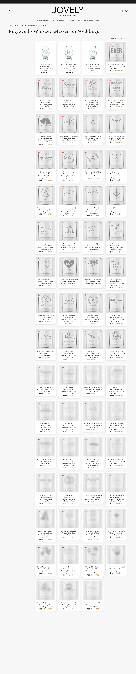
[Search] (10, 11)
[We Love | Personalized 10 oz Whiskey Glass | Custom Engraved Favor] (116, 339)
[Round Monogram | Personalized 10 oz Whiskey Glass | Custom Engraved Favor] (69, 159)
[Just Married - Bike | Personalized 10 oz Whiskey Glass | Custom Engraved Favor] (69, 447)
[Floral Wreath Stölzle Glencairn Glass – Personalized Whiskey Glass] (45, 52)
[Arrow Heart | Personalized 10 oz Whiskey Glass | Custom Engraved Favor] (116, 518)
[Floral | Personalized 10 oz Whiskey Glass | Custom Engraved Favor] (93, 123)
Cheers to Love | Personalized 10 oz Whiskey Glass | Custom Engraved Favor (45, 103)
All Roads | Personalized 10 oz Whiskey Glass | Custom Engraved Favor (116, 461)
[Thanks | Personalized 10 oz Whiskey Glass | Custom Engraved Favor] (45, 447)
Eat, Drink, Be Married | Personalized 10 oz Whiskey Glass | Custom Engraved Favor (93, 103)
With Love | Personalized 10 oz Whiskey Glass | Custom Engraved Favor (69, 246)
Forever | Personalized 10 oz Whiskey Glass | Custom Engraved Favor (45, 389)
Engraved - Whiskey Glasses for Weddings (33, 25)
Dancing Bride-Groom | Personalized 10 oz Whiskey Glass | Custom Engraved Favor (45, 534)
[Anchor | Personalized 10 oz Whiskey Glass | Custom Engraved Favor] (116, 195)
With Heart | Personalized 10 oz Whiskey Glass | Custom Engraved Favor (116, 569)
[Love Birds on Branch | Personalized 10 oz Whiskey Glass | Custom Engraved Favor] (116, 482)
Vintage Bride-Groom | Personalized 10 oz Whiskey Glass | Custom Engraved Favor (93, 570)
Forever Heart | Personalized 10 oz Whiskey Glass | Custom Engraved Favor (69, 103)
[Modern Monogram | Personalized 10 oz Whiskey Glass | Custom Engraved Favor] (69, 303)
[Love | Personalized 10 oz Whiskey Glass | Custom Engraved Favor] (45, 339)
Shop (16, 25)
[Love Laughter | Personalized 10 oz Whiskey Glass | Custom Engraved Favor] (69, 339)
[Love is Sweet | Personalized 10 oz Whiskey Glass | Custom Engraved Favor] (93, 231)
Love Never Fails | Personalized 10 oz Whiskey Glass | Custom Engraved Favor (93, 354)
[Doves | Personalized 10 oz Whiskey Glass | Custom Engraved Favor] (45, 554)
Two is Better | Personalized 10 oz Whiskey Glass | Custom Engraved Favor (69, 390)
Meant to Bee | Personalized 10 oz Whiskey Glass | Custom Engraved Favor (116, 247)
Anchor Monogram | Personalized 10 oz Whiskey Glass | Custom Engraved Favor (69, 211)
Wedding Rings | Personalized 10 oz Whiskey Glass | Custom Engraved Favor (69, 498)
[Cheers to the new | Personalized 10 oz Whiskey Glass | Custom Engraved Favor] (116, 411)
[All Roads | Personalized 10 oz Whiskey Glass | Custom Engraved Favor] (116, 447)
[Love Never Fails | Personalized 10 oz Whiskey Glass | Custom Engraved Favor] (93, 339)
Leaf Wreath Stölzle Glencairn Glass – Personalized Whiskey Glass (93, 67)
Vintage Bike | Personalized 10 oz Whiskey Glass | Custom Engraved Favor (45, 605)
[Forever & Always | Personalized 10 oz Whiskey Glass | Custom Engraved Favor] (116, 375)
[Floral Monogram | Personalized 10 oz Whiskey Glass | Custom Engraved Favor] (93, 303)
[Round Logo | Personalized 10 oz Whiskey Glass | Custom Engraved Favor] (69, 123)
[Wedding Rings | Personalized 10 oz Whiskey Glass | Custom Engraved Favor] (69, 482)
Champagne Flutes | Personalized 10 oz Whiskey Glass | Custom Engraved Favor (93, 534)
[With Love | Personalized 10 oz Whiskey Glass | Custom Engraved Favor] (69, 231)
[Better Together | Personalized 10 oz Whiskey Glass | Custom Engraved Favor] (69, 554)
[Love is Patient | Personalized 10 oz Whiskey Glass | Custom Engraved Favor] (45, 411)
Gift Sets (72, 20)
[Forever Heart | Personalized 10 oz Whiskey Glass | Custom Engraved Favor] (69, 87)
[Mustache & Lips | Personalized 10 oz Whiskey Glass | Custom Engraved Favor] (45, 482)
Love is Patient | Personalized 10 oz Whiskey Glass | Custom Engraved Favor (45, 426)
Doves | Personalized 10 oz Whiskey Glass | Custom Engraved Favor (45, 569)
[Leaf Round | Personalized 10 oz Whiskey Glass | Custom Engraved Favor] (45, 303)
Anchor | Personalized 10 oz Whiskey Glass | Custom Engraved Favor (116, 210)
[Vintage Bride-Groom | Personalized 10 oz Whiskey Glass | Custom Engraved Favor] (93, 554)
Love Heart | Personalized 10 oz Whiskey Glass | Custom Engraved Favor (69, 281)
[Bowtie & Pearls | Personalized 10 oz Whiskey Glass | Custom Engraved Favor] (116, 303)
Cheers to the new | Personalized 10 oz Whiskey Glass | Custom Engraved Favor (116, 426)
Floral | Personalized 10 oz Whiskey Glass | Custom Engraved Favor (92, 138)
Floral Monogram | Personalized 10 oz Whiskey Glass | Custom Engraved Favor (93, 318)
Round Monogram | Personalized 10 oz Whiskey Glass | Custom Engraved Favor (69, 175)
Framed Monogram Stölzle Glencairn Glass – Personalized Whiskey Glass (69, 67)
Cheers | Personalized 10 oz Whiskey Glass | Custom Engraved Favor (93, 605)
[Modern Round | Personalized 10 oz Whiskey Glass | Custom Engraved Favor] (45, 159)
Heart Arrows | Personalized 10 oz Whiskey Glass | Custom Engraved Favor (116, 175)
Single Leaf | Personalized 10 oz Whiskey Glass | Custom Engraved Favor (45, 210)
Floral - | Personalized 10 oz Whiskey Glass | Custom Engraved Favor (45, 281)
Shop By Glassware (59, 20)
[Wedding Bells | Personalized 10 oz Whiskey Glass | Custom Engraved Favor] (45, 123)
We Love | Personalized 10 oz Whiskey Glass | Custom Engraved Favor (116, 353)
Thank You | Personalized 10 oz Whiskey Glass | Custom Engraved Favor (93, 281)
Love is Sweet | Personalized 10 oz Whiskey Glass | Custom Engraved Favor (93, 247)
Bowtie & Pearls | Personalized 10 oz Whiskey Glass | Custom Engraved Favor (116, 318)
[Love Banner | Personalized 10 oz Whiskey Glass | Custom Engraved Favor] (93, 482)
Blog (97, 20)
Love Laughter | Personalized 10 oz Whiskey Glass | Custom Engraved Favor (69, 354)
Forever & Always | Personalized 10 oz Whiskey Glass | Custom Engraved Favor (116, 390)
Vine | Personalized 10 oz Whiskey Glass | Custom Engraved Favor (93, 174)
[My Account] (122, 11)
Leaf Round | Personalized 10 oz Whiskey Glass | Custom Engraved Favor (45, 317)
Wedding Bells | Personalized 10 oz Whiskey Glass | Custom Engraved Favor (45, 139)
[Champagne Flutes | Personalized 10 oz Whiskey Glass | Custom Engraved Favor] (93, 518)
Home (11, 25)
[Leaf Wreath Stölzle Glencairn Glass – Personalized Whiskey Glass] (93, 52)
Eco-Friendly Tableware (85, 20)
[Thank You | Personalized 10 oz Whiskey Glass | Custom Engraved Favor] (93, 267)
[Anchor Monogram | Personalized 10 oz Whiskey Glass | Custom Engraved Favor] (69, 195)
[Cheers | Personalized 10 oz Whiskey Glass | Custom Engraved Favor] (93, 590)
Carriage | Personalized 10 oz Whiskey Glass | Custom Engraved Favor (69, 605)
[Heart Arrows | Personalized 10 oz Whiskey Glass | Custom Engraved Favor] (116, 159)
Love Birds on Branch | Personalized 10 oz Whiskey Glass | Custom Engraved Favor (116, 498)
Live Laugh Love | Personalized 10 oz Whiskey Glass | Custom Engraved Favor (116, 282)
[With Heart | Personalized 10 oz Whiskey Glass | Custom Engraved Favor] (116, 554)
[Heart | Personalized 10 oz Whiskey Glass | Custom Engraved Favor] (116, 123)
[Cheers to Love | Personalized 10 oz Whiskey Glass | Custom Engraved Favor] (45, 87)
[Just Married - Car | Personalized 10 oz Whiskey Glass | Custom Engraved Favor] (93, 447)
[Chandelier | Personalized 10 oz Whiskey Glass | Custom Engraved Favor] (69, 518)
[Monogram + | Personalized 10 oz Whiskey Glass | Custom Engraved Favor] (45, 231)
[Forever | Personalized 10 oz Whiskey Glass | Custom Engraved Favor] (45, 375)
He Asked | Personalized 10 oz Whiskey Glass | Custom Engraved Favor (93, 389)
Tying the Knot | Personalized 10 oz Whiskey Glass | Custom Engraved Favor (69, 426)
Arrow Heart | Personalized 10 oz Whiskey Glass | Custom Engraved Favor (116, 533)
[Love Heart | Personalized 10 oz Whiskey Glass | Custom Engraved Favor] (69, 267)
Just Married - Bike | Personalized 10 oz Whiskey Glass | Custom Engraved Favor (69, 462)
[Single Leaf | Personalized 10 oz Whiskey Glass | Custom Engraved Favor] (45, 195)
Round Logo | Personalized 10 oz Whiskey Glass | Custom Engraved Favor (69, 138)
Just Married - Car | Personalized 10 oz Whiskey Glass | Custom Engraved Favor (93, 462)
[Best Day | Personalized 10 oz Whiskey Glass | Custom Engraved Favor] (116, 52)
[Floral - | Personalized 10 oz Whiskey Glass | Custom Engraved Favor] (45, 267)
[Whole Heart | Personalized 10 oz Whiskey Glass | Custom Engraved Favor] (116, 87)
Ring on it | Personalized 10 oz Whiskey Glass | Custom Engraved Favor (93, 425)
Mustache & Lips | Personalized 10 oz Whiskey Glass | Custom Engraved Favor (45, 498)
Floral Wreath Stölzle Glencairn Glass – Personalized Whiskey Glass (45, 67)
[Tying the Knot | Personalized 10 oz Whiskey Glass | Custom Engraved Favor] (69, 411)
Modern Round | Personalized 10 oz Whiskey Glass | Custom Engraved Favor (45, 175)
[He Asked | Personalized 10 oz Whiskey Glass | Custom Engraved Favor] (93, 375)
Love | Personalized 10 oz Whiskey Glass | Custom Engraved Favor (45, 353)
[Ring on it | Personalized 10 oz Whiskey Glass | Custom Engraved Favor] (93, 411)
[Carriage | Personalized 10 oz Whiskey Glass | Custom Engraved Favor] (69, 590)
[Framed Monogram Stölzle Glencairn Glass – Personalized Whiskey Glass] (69, 52)
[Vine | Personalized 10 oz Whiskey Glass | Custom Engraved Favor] (93, 159)
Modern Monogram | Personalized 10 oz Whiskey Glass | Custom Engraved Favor (69, 318)
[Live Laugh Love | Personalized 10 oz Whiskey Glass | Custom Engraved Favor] (116, 267)
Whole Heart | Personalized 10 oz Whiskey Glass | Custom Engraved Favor (116, 102)
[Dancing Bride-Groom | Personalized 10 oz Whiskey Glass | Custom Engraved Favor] (45, 518)
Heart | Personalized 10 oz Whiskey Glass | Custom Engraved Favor (116, 138)
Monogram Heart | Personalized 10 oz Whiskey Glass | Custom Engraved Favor (93, 211)
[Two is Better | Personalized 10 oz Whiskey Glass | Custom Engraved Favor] (69, 375)
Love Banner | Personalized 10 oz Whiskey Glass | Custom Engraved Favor (93, 497)
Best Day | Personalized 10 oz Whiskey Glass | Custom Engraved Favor (116, 66)
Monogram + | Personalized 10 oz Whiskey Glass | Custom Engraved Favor (45, 247)
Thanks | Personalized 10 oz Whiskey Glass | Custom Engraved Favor (45, 461)
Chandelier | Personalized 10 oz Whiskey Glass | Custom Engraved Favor (69, 533)
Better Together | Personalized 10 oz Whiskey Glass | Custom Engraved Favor (69, 570)
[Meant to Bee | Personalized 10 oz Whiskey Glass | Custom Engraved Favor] (116, 231)
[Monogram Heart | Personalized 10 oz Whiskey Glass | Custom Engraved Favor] (93, 195)
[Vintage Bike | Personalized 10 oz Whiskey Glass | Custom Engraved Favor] (45, 590)
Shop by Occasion (43, 20)
